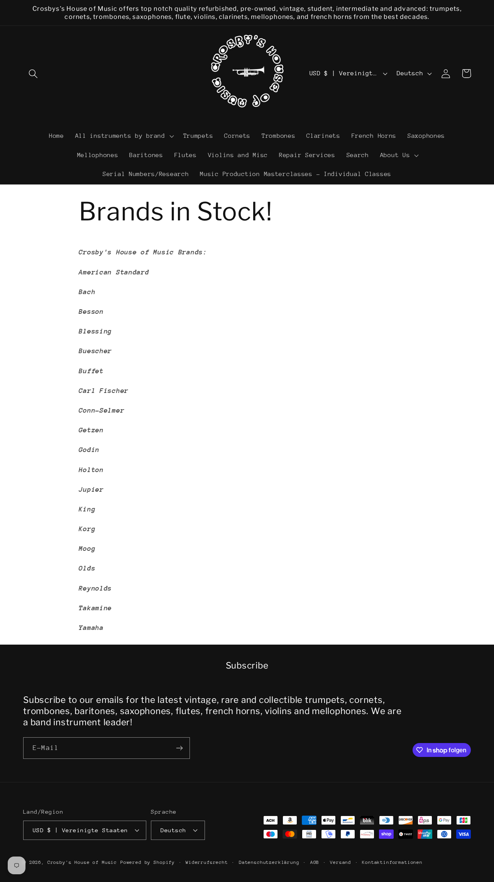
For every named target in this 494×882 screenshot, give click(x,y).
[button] (33, 73)
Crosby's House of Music (82, 862)
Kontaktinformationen (392, 862)
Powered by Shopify (147, 862)
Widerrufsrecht (207, 862)
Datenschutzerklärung (269, 862)
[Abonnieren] (179, 748)
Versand (340, 862)
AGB (315, 862)
